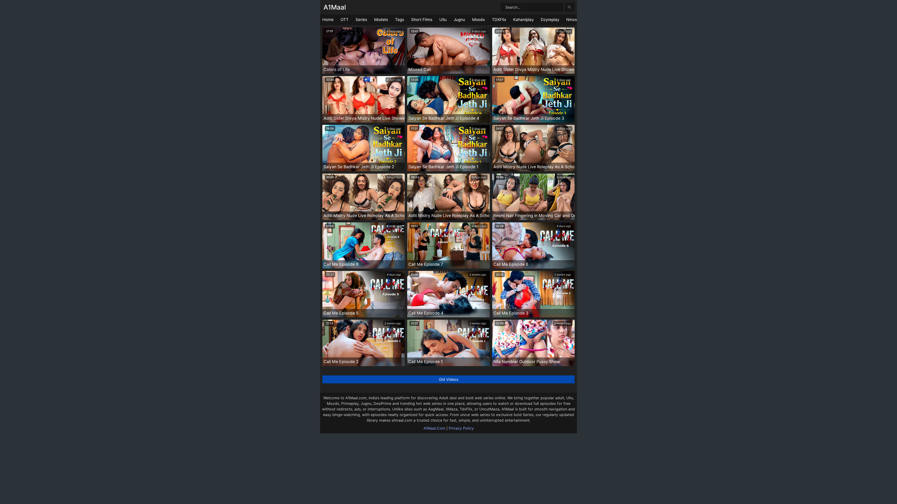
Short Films (421, 19)
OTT (345, 19)
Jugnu (459, 19)
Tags (399, 19)
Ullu (443, 19)
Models (381, 19)
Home (328, 19)
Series (361, 19)
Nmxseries (576, 19)
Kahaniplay (523, 19)
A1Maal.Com (434, 428)
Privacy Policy (461, 428)
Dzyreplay (550, 19)
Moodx (478, 19)
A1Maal (335, 7)
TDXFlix (499, 19)
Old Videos (448, 379)
